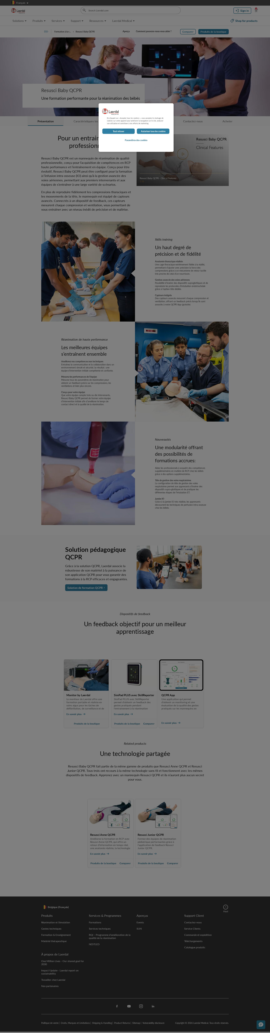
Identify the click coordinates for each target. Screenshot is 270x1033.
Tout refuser (118, 131)
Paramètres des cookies (136, 140)
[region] (136, 127)
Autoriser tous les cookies (153, 131)
